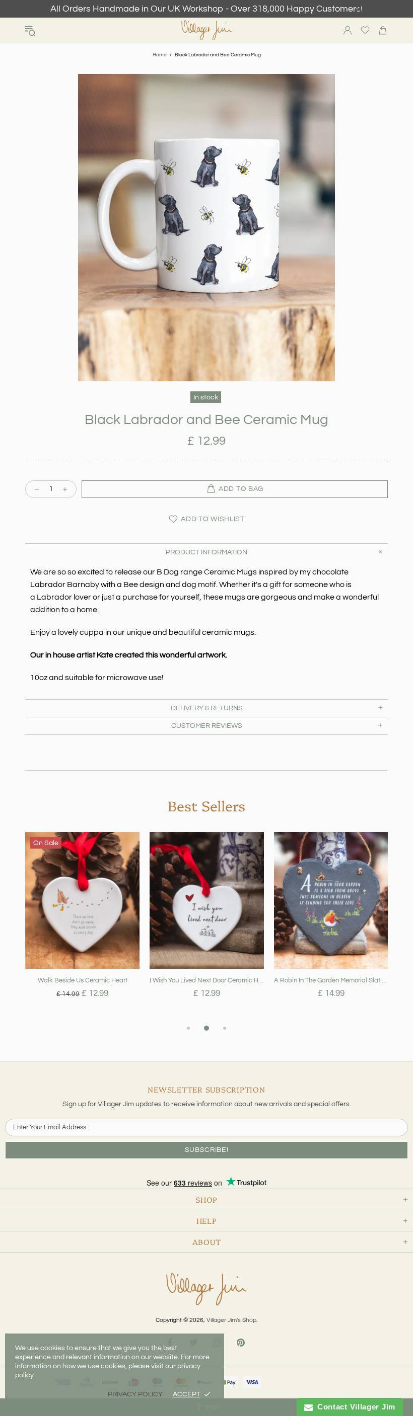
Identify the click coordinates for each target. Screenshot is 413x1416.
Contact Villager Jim (354, 1406)
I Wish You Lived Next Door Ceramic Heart (207, 980)
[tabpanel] (82, 927)
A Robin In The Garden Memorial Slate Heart (331, 980)
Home (160, 54)
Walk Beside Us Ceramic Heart (82, 980)
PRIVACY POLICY (135, 1394)
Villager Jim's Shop (206, 30)
